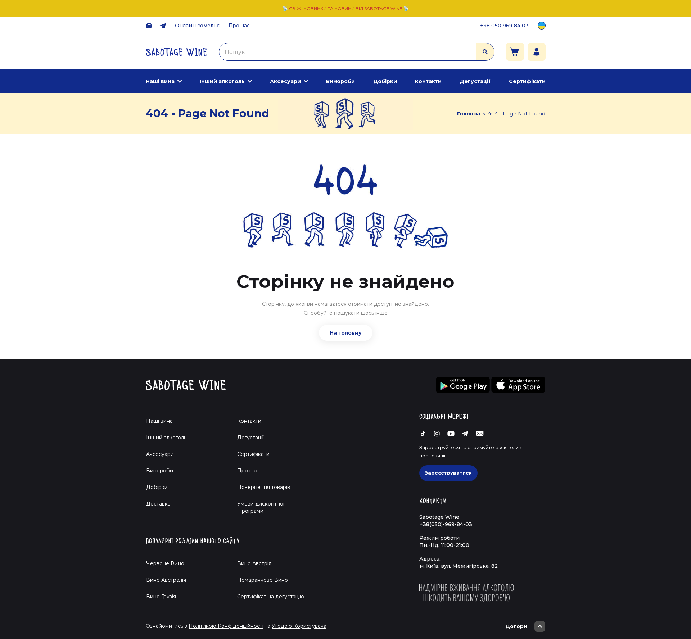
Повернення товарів (263, 487)
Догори (516, 626)
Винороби (340, 81)
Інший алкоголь (222, 81)
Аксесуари (285, 81)
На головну (346, 333)
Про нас (239, 25)
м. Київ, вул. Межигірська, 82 (459, 566)
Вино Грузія (161, 596)
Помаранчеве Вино (262, 580)
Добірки (385, 81)
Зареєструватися (448, 473)
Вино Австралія (166, 580)
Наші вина (160, 81)
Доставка (158, 503)
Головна (468, 113)
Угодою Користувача (299, 626)
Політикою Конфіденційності (226, 626)
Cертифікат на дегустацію (270, 596)
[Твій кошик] (515, 52)
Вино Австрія (254, 563)
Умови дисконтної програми (257, 507)
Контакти (428, 81)
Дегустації (475, 81)
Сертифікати (527, 81)
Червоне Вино (165, 563)
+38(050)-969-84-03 (446, 524)
